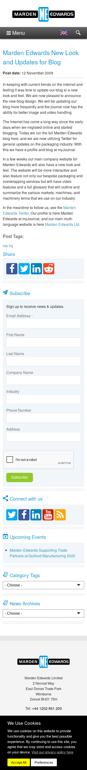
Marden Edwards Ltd (62, 224)
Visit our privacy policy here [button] (52, 751)
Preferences (44, 762)
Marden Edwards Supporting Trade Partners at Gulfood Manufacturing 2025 (42, 552)
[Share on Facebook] (11, 268)
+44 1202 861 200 (47, 708)
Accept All (18, 762)
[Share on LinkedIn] (36, 268)
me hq (8, 245)
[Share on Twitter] (24, 268)
